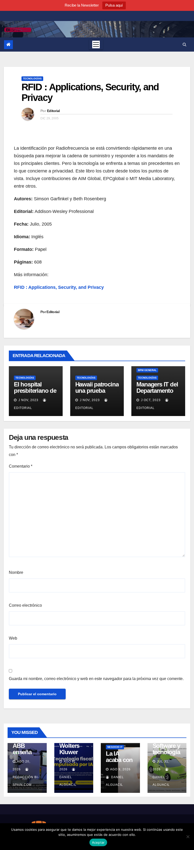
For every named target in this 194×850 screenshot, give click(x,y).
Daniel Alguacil (68, 781)
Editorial (53, 111)
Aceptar (98, 842)
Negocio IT (115, 747)
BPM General (147, 370)
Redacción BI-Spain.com (26, 781)
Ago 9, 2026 (120, 769)
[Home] (8, 44)
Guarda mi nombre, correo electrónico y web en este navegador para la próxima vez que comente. (96, 679)
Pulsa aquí (114, 5)
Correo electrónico (25, 605)
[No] (187, 836)
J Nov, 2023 (27, 400)
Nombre (16, 572)
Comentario (20, 466)
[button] (184, 44)
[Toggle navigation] (96, 44)
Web (13, 638)
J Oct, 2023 (150, 400)
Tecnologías (32, 78)
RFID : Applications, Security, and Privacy (90, 92)
